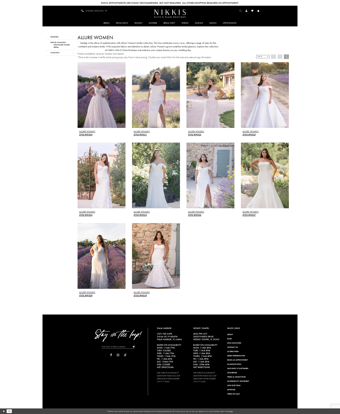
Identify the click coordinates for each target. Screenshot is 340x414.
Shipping (231, 390)
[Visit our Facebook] (111, 355)
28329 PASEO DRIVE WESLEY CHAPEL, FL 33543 (206, 338)
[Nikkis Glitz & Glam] (170, 13)
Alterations (233, 351)
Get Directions (165, 367)
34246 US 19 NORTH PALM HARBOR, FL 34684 (169, 338)
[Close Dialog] (4, 411)
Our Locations (234, 343)
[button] (246, 10)
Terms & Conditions (236, 377)
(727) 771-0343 (163, 381)
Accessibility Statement (238, 381)
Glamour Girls (234, 364)
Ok (9, 411)
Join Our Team (234, 385)
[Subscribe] (133, 346)
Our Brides (232, 373)
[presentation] (102, 95)
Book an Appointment (237, 360)
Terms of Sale (233, 394)
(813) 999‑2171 (200, 333)
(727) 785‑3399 (164, 333)
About (230, 334)
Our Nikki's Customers (237, 368)
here (231, 411)
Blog (229, 339)
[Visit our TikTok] (125, 355)
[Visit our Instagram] (118, 355)
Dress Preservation (236, 356)
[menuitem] (170, 13)
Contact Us (232, 347)
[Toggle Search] (240, 10)
